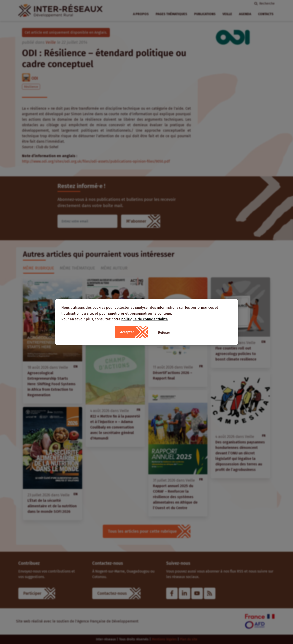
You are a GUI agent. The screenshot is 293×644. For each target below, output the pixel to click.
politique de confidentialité (144, 319)
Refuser (164, 332)
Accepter (127, 332)
